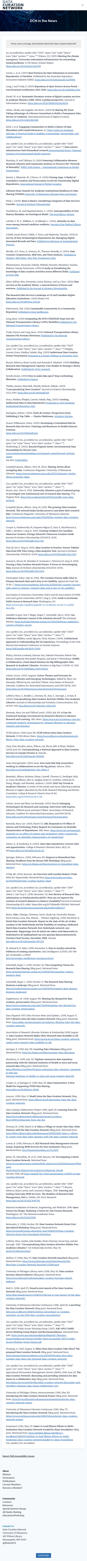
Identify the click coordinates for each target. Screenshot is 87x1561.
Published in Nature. (27, 379)
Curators (7, 1502)
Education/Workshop (13, 1515)
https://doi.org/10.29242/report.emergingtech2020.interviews (37, 817)
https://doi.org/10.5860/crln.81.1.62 (27, 850)
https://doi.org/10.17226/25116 (21, 1217)
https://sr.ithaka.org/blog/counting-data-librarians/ (48, 1052)
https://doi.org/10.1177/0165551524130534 (48, 103)
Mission (7, 1474)
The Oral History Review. (61, 214)
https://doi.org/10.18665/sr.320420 (23, 302)
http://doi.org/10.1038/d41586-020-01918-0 (27, 769)
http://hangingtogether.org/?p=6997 (40, 1150)
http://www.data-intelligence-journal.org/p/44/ (30, 958)
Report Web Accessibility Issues (18, 1456)
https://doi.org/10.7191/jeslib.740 (33, 392)
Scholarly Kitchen (64, 416)
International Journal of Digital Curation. (41, 184)
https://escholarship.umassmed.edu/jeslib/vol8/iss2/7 (38, 907)
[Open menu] (82, 5)
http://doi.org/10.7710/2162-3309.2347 (37, 705)
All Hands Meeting (12, 1512)
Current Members (12, 1484)
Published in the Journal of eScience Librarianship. (42, 288)
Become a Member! (12, 1488)
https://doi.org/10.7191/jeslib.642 (22, 433)
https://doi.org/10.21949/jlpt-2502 (63, 89)
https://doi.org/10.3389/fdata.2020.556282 (27, 668)
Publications (9, 1481)
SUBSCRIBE (43, 1555)
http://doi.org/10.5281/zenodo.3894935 (25, 756)
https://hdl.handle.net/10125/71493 (23, 648)
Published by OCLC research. (35, 369)
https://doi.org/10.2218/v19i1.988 (22, 120)
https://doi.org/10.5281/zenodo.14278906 (55, 79)
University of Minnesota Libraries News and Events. (51, 194)
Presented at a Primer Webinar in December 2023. (53, 355)
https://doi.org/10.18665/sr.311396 (22, 1089)
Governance (9, 1477)
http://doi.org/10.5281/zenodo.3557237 (25, 941)
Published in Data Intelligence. (33, 312)
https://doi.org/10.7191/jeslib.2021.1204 (25, 571)
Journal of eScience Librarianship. (33, 204)
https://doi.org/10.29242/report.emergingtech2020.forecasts (36, 689)
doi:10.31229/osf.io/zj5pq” (18, 1251)
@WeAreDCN (9, 1543)
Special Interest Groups (14, 1508)
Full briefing (21, 460)
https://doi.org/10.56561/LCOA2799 (23, 66)
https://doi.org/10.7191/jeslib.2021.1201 (25, 541)
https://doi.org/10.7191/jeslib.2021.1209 (57, 554)
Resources (8, 1505)
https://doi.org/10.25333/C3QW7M (23, 1200)
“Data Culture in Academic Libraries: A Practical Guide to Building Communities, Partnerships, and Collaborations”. (42, 133)
